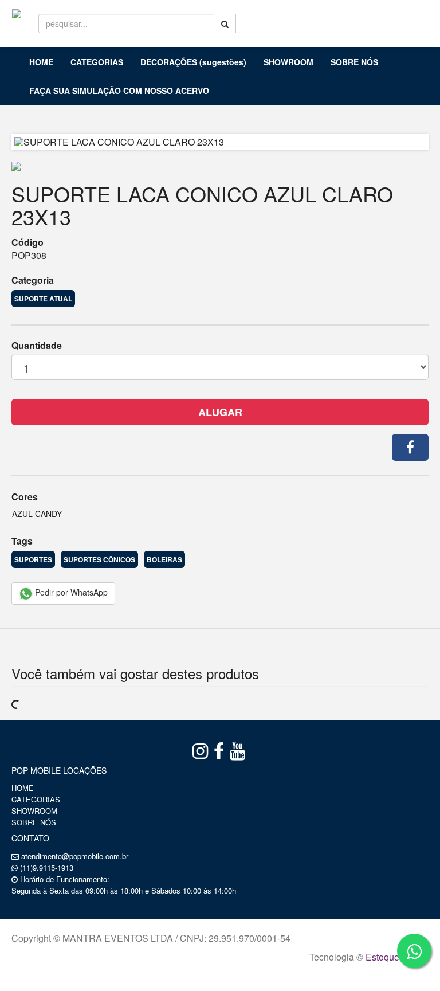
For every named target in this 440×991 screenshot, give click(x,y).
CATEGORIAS (96, 62)
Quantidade (36, 345)
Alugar (220, 412)
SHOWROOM (288, 62)
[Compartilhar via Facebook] (410, 447)
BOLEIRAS (164, 559)
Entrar (341, 17)
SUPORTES (33, 559)
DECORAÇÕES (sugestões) (193, 62)
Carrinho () (403, 17)
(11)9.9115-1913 (46, 867)
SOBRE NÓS (354, 62)
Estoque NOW (394, 956)
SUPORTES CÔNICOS (99, 559)
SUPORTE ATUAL (43, 298)
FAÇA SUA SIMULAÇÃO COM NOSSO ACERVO (119, 90)
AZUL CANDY (37, 513)
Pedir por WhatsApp (70, 592)
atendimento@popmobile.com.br (74, 856)
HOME (41, 62)
